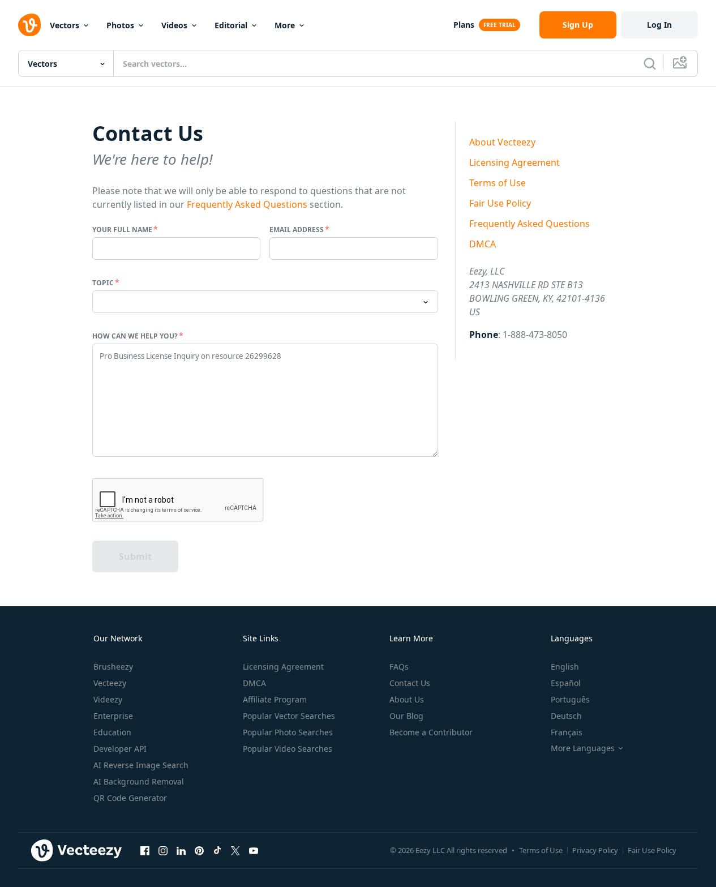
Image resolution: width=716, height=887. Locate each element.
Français (566, 732)
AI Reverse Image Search (140, 765)
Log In (659, 24)
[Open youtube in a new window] (253, 850)
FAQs (399, 666)
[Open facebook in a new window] (144, 850)
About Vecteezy (502, 142)
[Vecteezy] (29, 25)
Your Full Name (122, 229)
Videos (174, 25)
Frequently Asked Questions (247, 204)
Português (570, 699)
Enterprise (113, 715)
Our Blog (406, 715)
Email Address (296, 229)
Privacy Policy (595, 850)
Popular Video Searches (287, 748)
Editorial (231, 25)
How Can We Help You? (135, 336)
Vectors (64, 25)
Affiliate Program (275, 699)
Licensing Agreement (514, 162)
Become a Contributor (431, 732)
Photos (120, 25)
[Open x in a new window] (235, 850)
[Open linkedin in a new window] (181, 850)
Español (566, 683)
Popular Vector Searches (289, 715)
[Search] (650, 63)
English (565, 666)
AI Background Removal (138, 781)
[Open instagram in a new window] (163, 850)
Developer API (120, 748)
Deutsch (566, 715)
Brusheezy (113, 666)
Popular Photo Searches (288, 732)
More (285, 25)
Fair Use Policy (500, 203)
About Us (406, 699)
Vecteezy (109, 683)
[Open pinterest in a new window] (199, 850)
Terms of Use (497, 183)
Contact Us (409, 683)
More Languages (583, 748)
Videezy (107, 699)
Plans (463, 24)
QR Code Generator (130, 797)
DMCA (482, 244)
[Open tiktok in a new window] (217, 850)
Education (112, 732)
